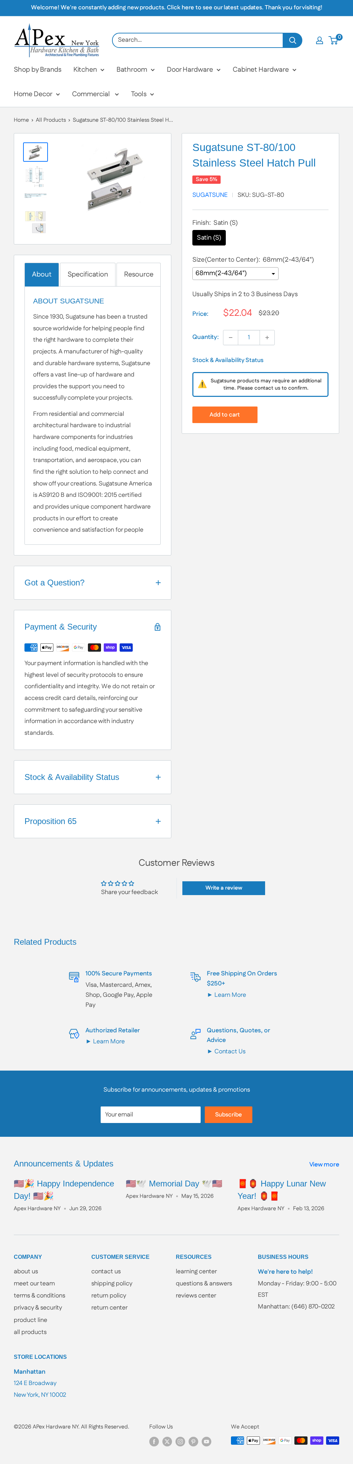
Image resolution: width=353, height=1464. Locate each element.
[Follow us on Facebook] (154, 1441)
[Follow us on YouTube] (206, 1441)
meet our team (34, 1283)
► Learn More (226, 995)
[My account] (319, 40)
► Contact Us (226, 1051)
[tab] (41, 275)
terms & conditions (39, 1295)
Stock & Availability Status (227, 360)
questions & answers (204, 1283)
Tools (139, 94)
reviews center (196, 1295)
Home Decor (33, 94)
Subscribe (228, 1115)
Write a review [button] (223, 888)
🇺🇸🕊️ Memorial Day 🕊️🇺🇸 (174, 1183)
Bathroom (132, 69)
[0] (333, 40)
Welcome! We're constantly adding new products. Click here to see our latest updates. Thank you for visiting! (176, 7)
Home (21, 120)
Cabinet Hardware (261, 69)
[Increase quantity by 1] (267, 337)
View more (325, 1164)
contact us (106, 1271)
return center (109, 1307)
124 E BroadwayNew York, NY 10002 (40, 1383)
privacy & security (38, 1307)
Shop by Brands (37, 69)
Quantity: (205, 337)
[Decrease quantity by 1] (230, 337)
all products (30, 1332)
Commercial (91, 94)
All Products (51, 120)
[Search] (292, 40)
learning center (196, 1271)
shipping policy (111, 1283)
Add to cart (225, 415)
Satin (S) (209, 237)
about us (26, 1271)
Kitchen (85, 69)
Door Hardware (190, 69)
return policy (108, 1295)
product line (30, 1320)
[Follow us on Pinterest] (193, 1441)
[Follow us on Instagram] (180, 1441)
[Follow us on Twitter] (167, 1441)
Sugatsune (210, 195)
